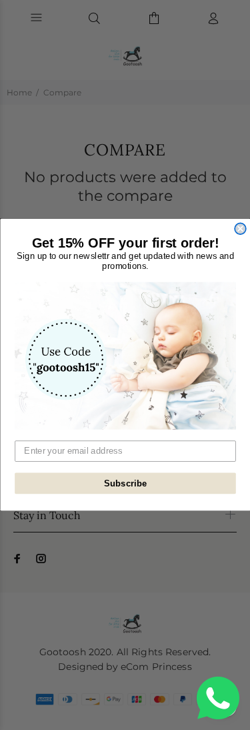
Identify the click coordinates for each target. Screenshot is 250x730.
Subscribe (125, 483)
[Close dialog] (240, 229)
